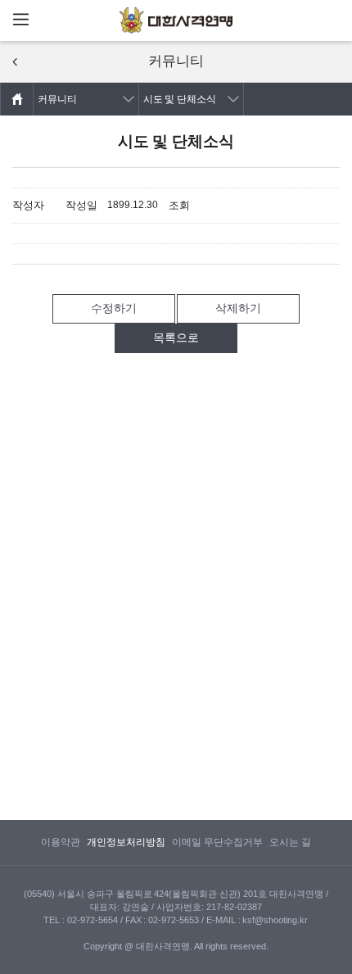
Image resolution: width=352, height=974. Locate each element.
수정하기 (114, 308)
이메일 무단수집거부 (217, 842)
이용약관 (60, 842)
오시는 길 (290, 842)
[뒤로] (14, 62)
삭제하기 (238, 308)
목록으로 (176, 337)
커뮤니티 (57, 99)
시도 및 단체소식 (180, 99)
